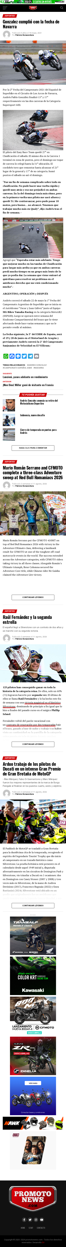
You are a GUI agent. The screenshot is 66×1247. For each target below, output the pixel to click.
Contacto (41, 1227)
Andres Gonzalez (37, 365)
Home (23, 1227)
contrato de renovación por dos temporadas (31, 724)
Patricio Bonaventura (24, 35)
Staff (31, 1227)
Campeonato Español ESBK (18, 368)
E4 (43, 1242)
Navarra (39, 368)
